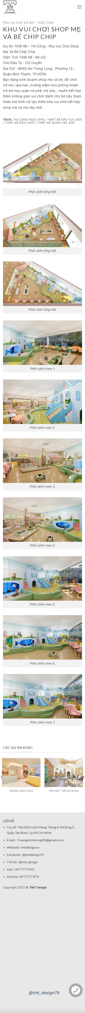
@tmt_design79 (44, 992)
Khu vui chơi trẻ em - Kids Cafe (28, 22)
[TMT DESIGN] (11, 7)
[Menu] (79, 7)
